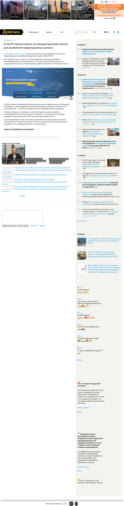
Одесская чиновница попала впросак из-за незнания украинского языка (59, 161)
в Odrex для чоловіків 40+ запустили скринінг (100, 212)
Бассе (84, 59)
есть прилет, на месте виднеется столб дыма (100, 113)
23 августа (82, 45)
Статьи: (81, 234)
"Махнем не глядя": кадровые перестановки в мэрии (34, 179)
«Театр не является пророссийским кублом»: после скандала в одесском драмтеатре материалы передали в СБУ (103, 254)
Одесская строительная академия (95, 93)
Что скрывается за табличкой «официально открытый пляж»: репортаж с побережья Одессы (104, 241)
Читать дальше (83, 407)
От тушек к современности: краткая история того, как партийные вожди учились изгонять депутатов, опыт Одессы (81, 15)
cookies (65, 504)
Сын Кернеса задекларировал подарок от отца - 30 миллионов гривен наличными (13, 161)
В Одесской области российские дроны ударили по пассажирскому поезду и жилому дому (11, 16)
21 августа (82, 155)
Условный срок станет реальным (95, 183)
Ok (71, 504)
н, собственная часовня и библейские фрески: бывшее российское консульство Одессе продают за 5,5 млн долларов (94, 63)
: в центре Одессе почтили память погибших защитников (94, 86)
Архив (49, 32)
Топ (61, 32)
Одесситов (86, 120)
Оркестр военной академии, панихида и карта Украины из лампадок (94, 81)
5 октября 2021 (8, 40)
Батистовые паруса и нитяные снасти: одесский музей (93, 161)
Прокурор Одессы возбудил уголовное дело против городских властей (41, 186)
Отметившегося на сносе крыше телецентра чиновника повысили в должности (34, 190)
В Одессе (86, 202)
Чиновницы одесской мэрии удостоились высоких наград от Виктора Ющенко (34, 183)
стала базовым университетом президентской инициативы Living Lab (97, 95)
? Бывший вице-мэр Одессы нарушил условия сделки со (100, 185)
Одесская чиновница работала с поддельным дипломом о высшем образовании (34, 176)
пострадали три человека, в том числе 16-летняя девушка (100, 104)
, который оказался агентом (103, 204)
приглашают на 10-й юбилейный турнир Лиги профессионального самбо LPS (99, 121)
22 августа (82, 75)
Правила (34, 226)
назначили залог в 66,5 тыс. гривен (102, 176)
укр (94, 32)
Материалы (34, 32)
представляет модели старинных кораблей (90, 165)
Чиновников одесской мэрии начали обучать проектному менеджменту (42, 168)
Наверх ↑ (22, 196)
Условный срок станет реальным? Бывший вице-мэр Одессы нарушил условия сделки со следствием (59, 16)
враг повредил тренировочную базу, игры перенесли (92, 133)
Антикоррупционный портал (15, 54)
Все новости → (83, 221)
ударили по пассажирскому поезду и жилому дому (97, 52)
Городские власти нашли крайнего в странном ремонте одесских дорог (36, 161)
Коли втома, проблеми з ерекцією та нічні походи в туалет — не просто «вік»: (98, 210)
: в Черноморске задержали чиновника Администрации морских (99, 195)
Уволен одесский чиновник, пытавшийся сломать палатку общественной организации (36, 171)
